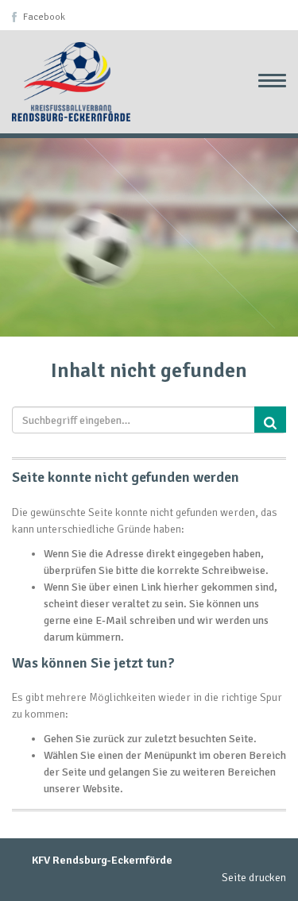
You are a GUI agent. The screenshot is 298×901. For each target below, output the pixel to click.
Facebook (44, 17)
